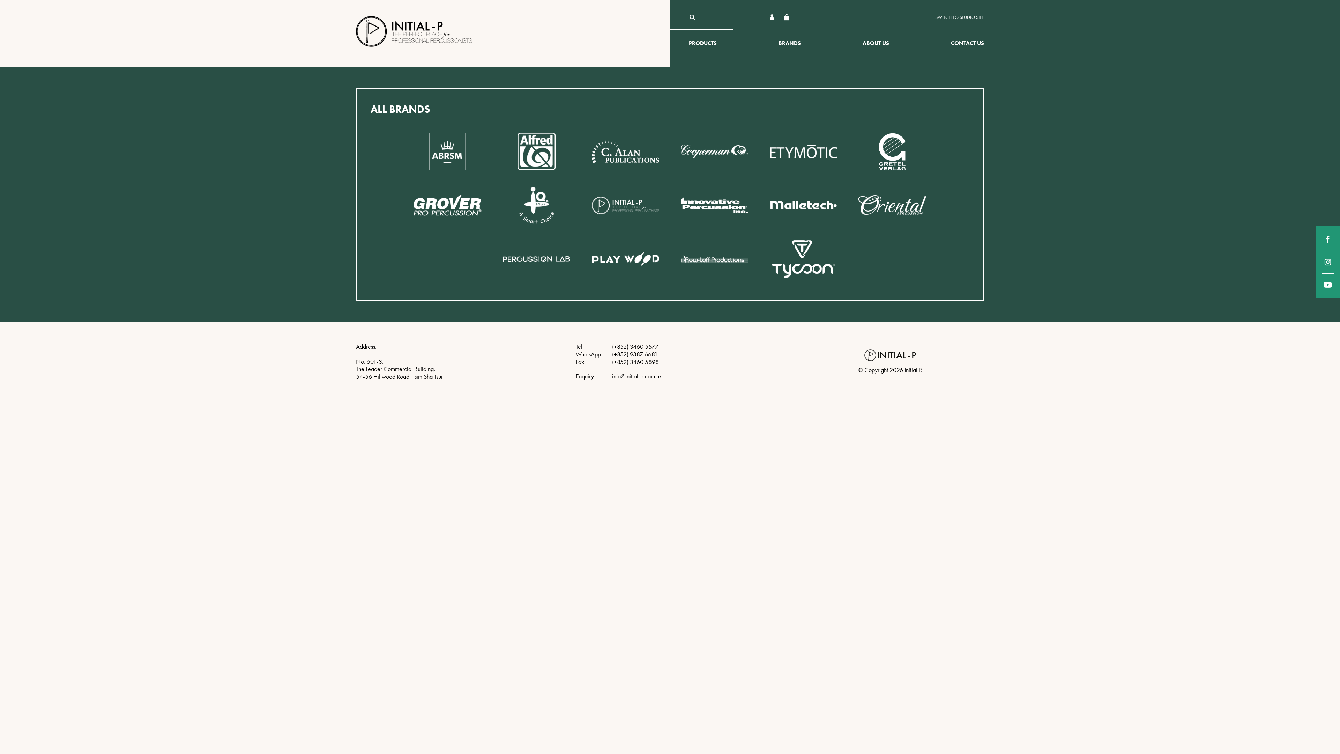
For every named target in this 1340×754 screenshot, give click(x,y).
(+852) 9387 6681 (635, 354)
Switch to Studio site (959, 17)
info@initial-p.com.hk (637, 376)
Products (703, 43)
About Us (876, 43)
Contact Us (967, 43)
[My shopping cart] (786, 17)
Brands (790, 43)
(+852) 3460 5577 (635, 346)
